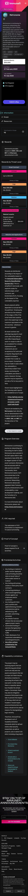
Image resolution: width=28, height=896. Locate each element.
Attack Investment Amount (13, 751)
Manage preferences (8, 887)
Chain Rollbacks (12, 739)
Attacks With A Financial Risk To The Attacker (14, 758)
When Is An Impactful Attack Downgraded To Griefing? (13, 768)
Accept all (8, 891)
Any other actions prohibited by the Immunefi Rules (11, 644)
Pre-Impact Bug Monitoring (12, 745)
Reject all (19, 891)
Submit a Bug (14, 102)
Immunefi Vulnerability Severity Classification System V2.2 (14, 281)
